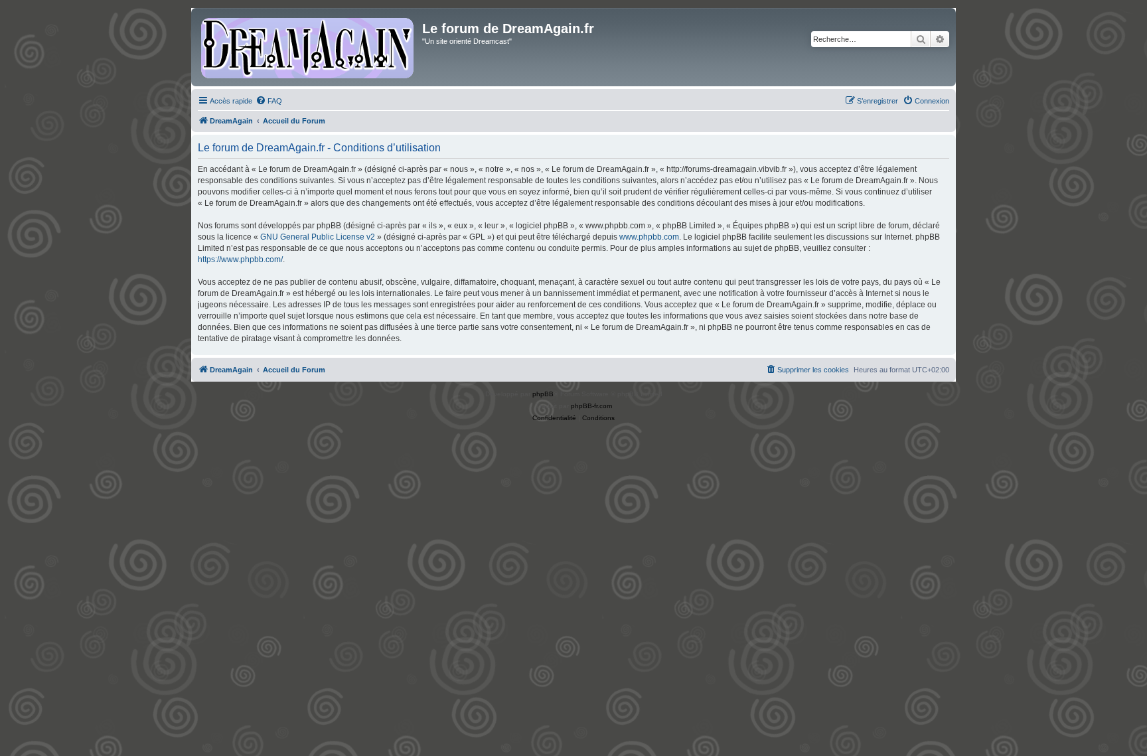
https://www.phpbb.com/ (240, 259)
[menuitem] (269, 101)
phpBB (543, 394)
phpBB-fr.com (591, 406)
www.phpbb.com (649, 237)
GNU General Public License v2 (317, 237)
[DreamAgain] (308, 47)
